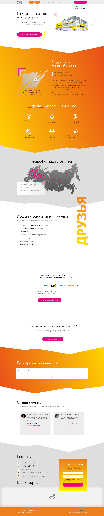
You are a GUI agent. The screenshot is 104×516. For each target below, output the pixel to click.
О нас (31, 2)
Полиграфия (24, 231)
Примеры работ (51, 2)
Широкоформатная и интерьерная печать (34, 225)
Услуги (37, 2)
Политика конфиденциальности (24, 512)
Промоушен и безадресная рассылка (33, 234)
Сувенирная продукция (28, 238)
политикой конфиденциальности (70, 479)
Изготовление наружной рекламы (31, 228)
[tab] (43, 225)
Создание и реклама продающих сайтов (78, 512)
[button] (80, 2)
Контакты (65, 2)
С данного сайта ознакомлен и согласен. (72, 480)
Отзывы (58, 2)
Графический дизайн (27, 244)
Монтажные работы (27, 241)
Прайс (43, 2)
